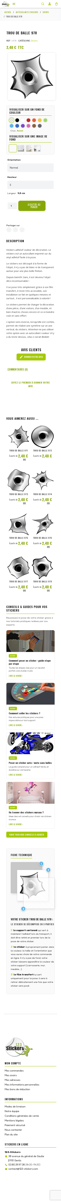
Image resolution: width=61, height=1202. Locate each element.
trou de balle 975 (18, 537)
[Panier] (56, 4)
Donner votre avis (31, 357)
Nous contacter (13, 1129)
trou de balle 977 (18, 581)
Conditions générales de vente (22, 1115)
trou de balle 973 (18, 494)
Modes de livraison (15, 1106)
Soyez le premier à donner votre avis (30, 384)
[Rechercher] (43, 4)
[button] (32, 206)
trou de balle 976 (42, 537)
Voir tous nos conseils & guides (26, 834)
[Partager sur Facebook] (8, 229)
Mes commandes (14, 1070)
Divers (34, 40)
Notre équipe (12, 1111)
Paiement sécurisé (15, 1125)
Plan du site (11, 1134)
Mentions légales (14, 1120)
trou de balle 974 (42, 494)
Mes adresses (12, 1079)
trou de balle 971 (18, 450)
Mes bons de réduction (17, 1089)
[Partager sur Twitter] (15, 229)
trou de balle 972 (42, 450)
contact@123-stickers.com (23, 1168)
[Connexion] (50, 4)
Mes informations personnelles (22, 1084)
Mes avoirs (11, 1075)
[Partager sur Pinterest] (22, 229)
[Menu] (14, 4)
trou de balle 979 (42, 581)
